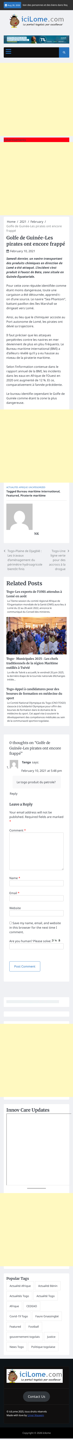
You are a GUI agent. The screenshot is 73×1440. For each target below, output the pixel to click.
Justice (51, 1336)
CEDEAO (31, 1306)
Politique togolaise (43, 1347)
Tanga (26, 762)
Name (14, 878)
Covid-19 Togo (19, 1316)
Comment (17, 830)
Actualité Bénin (47, 1286)
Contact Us (36, 1396)
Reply (13, 793)
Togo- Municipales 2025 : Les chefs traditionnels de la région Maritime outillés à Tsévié (32, 663)
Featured (12, 495)
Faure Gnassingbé (47, 1316)
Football (33, 1326)
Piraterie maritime (33, 495)
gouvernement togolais (25, 1336)
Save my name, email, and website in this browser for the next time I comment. (35, 927)
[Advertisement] (36, 99)
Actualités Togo (19, 1296)
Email (14, 893)
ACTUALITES (12, 487)
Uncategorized (36, 487)
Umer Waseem (36, 1415)
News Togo (17, 1347)
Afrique (23, 487)
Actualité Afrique (20, 1286)
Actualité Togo (45, 1296)
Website (15, 908)
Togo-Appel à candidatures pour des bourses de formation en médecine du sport (34, 693)
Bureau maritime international (38, 491)
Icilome (47, 1433)
